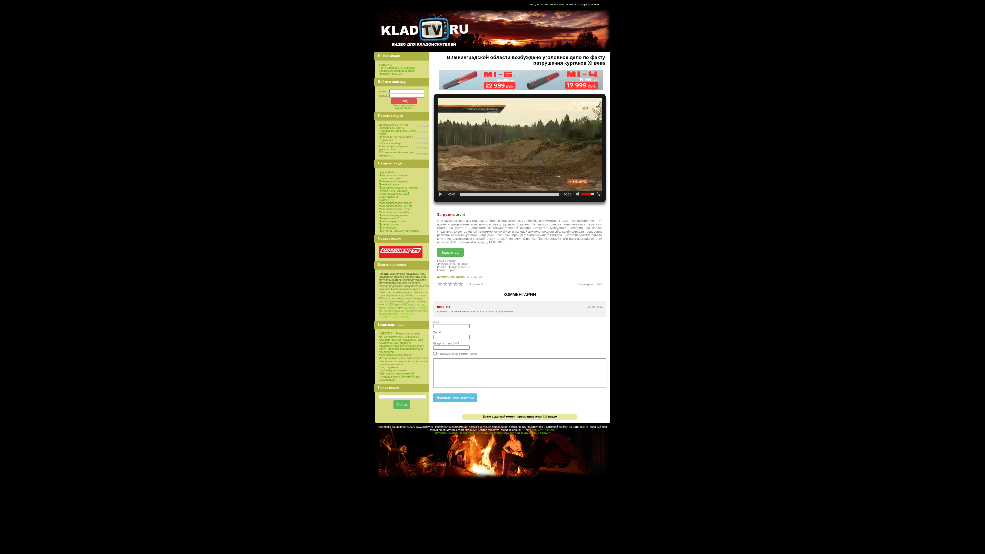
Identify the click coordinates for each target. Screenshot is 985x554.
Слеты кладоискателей (394, 193)
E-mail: (437, 332)
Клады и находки (390, 178)
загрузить (536, 4)
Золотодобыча (388, 196)
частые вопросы (554, 4)
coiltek (396, 310)
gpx (403, 310)
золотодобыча (401, 292)
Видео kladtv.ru (388, 172)
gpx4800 (393, 313)
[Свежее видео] (400, 257)
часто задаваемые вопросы (397, 67)
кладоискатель (415, 273)
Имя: (436, 322)
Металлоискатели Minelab (395, 202)
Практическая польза (393, 175)
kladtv (395, 289)
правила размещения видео (397, 70)
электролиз (406, 313)
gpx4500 (423, 310)
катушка (389, 298)
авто (399, 298)
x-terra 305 (386, 304)
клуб (402, 295)
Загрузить (385, 64)
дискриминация (412, 298)
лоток (399, 307)
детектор (384, 289)
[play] (441, 194)
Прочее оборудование (393, 215)
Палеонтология (389, 224)
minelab (383, 286)
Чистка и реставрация (393, 190)
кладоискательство (391, 276)
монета (415, 276)
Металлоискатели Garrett (395, 205)
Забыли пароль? (404, 108)
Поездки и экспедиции (393, 181)
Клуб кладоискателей (393, 370)
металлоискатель (390, 279)
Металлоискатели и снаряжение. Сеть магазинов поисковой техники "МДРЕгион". (493, 432)
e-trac (391, 307)
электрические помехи (394, 316)
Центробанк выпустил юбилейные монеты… (393, 126)
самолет (416, 292)
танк (388, 292)
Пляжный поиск (389, 184)
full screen (598, 194)
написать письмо (543, 429)
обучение (392, 295)
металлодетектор (390, 282)
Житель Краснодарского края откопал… (394, 148)
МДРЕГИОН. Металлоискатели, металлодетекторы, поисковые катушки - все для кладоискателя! (401, 336)
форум (583, 4)
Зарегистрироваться (404, 105)
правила (571, 4)
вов (407, 276)
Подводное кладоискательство (399, 187)
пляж (382, 295)
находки (384, 273)
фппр (411, 304)
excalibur (409, 307)
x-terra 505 (400, 304)
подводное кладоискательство (409, 286)
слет (426, 292)
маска (383, 313)
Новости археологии (392, 221)
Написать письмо (390, 73)
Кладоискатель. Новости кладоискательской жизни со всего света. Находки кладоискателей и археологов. (401, 347)
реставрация (387, 301)
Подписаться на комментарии (457, 353)
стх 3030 (421, 307)
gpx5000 (411, 310)
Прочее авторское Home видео (399, 230)
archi (460, 214)
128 (545, 416)
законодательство (414, 279)
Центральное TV (389, 218)
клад (423, 276)
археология (397, 273)
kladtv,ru (411, 295)
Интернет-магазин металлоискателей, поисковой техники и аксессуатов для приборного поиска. (404, 361)
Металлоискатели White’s (395, 212)
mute (578, 194)
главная (594, 4)
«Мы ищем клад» (390, 143)
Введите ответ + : (446, 343)
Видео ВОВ (386, 199)
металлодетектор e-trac (411, 301)
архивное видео (409, 289)
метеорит (385, 310)
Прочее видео (388, 227)
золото (416, 282)
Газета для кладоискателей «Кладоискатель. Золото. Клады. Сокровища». (400, 376)
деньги (406, 282)
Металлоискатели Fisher (395, 209)
